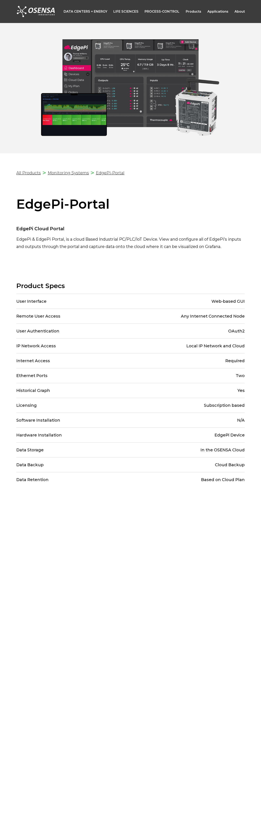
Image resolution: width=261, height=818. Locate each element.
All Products (28, 172)
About (239, 11)
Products (193, 11)
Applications (217, 11)
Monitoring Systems (68, 172)
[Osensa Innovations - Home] (36, 11)
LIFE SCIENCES (125, 11)
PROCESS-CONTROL (162, 11)
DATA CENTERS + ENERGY (85, 11)
